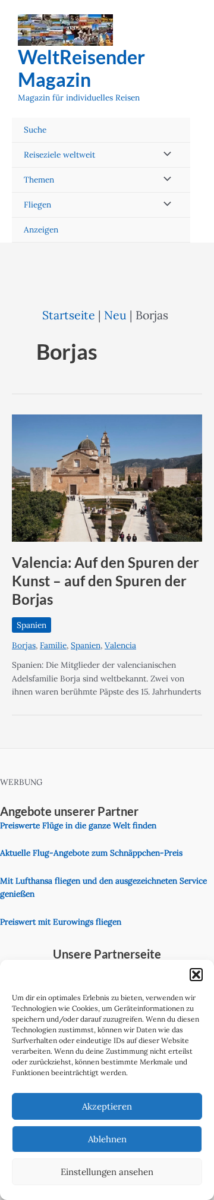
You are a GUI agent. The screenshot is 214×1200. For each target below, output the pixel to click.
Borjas (24, 645)
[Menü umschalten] (164, 155)
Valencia (120, 645)
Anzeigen (41, 229)
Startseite (68, 314)
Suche (35, 129)
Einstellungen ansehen (107, 1171)
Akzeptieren (107, 1106)
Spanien (31, 625)
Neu (115, 314)
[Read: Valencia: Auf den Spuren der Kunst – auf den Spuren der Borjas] (107, 477)
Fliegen (37, 204)
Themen (39, 179)
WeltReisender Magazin (81, 68)
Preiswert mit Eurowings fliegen (60, 921)
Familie (53, 645)
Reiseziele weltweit (59, 154)
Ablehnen (107, 1139)
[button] (196, 975)
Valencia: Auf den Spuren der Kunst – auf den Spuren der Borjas (105, 581)
